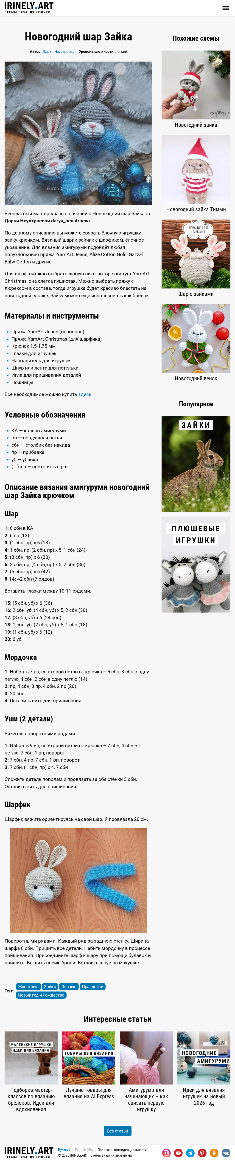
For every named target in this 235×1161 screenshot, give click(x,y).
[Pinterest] (202, 1153)
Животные (28, 986)
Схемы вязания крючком (29, 12)
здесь (84, 394)
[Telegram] (190, 1153)
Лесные (68, 986)
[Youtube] (178, 1153)
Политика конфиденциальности (122, 1150)
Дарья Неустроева (58, 51)
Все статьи (117, 1131)
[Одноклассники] (214, 1153)
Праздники (92, 986)
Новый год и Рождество (41, 995)
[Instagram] (166, 1153)
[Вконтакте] (226, 1153)
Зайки (50, 986)
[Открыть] (225, 8)
